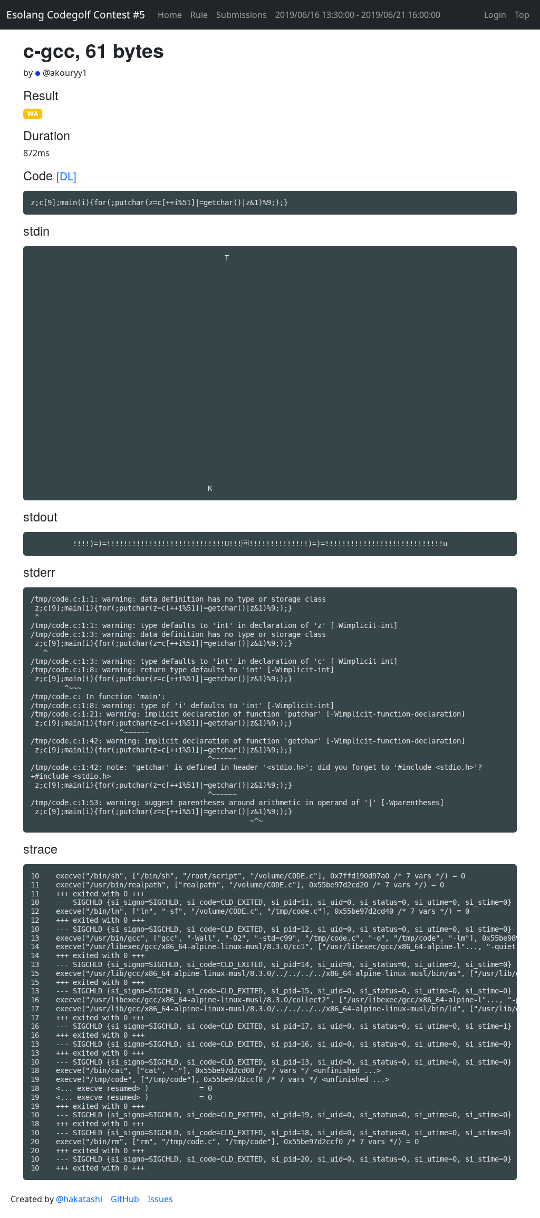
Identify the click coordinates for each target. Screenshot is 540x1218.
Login (495, 15)
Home (170, 15)
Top (522, 15)
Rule (199, 15)
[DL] (66, 175)
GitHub (125, 1199)
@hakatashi (79, 1199)
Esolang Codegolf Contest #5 (75, 14)
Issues (160, 1199)
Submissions (241, 15)
